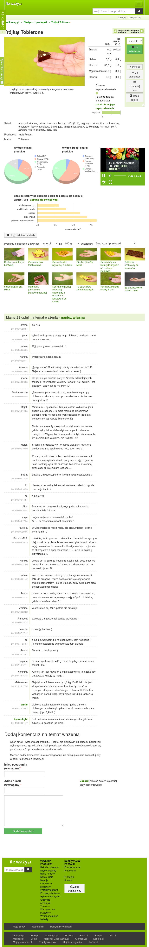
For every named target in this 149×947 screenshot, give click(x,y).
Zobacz (84, 781)
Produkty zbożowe (50, 893)
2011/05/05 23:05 (19, 339)
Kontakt (68, 880)
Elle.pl (34, 938)
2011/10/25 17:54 (19, 686)
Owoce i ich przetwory (46, 885)
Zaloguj (122, 17)
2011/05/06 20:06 (19, 531)
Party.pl (84, 935)
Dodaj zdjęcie (135, 97)
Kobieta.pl (98, 938)
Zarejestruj (134, 17)
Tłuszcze (45, 906)
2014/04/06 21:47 (19, 722)
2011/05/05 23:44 (19, 371)
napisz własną (73, 317)
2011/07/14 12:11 (19, 664)
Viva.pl (112, 935)
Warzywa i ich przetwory (47, 911)
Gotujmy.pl (18, 935)
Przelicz (136, 66)
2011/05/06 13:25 (19, 478)
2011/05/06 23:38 (19, 622)
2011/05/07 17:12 (19, 633)
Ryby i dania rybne (50, 896)
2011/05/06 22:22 (19, 611)
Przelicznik (70, 870)
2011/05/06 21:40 (19, 564)
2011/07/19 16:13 (19, 675)
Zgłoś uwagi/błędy (74, 888)
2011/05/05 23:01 (19, 328)
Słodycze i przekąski (45, 901)
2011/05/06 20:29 (19, 542)
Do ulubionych (134, 74)
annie (24, 704)
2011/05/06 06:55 (19, 381)
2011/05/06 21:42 (19, 578)
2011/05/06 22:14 (19, 597)
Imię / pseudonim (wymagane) (15, 766)
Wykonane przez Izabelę (49, 917)
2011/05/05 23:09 (19, 349)
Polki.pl (34, 935)
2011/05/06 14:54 (19, 499)
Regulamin (38, 926)
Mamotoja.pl (51, 935)
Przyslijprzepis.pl (47, 942)
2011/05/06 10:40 (19, 448)
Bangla (98, 935)
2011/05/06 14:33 (19, 489)
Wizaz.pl (69, 935)
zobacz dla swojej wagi (44, 199)
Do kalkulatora (134, 49)
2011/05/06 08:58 (19, 396)
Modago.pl (18, 938)
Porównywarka (72, 867)
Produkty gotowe (49, 889)
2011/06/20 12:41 (19, 654)
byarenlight (21, 719)
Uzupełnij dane (135, 88)
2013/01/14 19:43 (19, 708)
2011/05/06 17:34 (19, 520)
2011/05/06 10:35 (19, 410)
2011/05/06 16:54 (19, 510)
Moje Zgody (19, 926)
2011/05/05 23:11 (19, 360)
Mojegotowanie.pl (22, 942)
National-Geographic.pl (56, 938)
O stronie (69, 876)
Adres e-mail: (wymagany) (13, 783)
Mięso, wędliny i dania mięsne (48, 872)
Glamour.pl (81, 938)
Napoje (44, 880)
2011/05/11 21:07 (19, 643)
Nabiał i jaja (46, 876)
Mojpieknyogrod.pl (72, 942)
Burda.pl (93, 942)
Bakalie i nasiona (49, 867)
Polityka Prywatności (61, 926)
